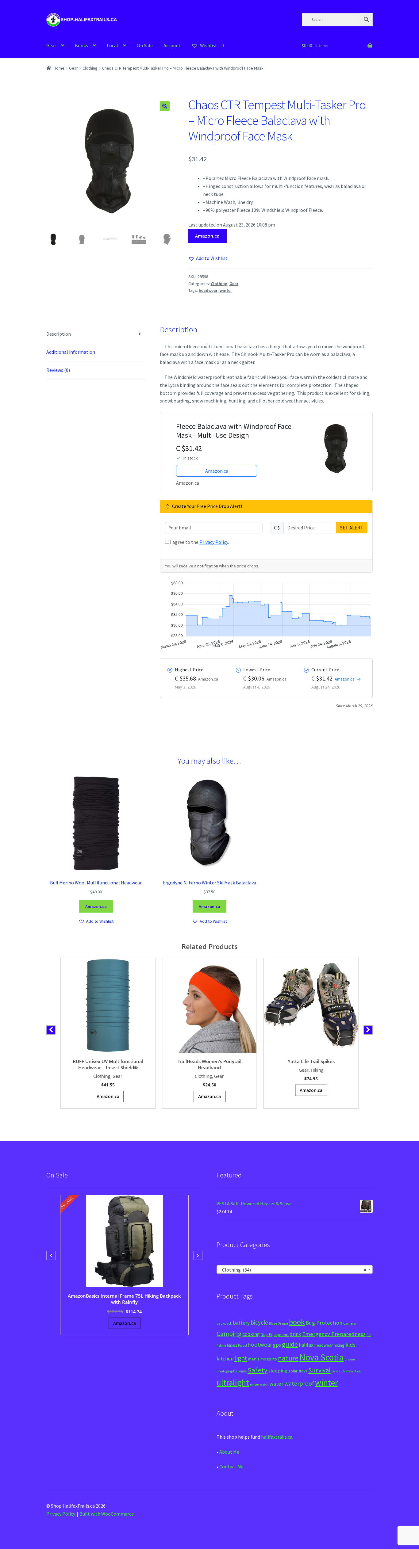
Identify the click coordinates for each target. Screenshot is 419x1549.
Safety (257, 1370)
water (276, 1383)
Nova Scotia (321, 1357)
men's (253, 1359)
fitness (232, 1345)
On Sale (145, 45)
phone (349, 1359)
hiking (339, 1345)
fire (369, 1335)
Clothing (90, 68)
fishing (221, 1345)
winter (226, 290)
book (297, 1322)
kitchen (225, 1358)
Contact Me (231, 1466)
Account (172, 45)
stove (302, 1371)
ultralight (233, 1382)
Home (59, 68)
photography (227, 1371)
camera (349, 1323)
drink (295, 1334)
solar (293, 1371)
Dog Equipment (275, 1334)
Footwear (260, 1344)
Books (81, 45)
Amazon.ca (207, 236)
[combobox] (295, 1269)
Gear (51, 45)
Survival (319, 1370)
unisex (254, 1384)
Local (112, 45)
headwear (208, 290)
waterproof (299, 1383)
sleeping (277, 1371)
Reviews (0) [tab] (58, 370)
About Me (229, 1452)
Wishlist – (211, 45)
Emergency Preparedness (334, 1333)
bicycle (259, 1322)
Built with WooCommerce (106, 1514)
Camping (229, 1334)
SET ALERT (351, 528)
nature (288, 1358)
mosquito (268, 1359)
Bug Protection (324, 1322)
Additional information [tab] (70, 352)
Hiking (317, 1070)
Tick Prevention (350, 1371)
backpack (224, 1323)
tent (335, 1371)
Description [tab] (58, 334)
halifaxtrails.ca (276, 1437)
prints (242, 1371)
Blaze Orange (278, 1323)
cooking (251, 1334)
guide (290, 1344)
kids (350, 1344)
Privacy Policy (213, 542)
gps (277, 1344)
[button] (165, 106)
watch (264, 1385)
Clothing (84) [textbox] (292, 1270)
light (240, 1358)
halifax (306, 1344)
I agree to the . (199, 542)
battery (241, 1322)
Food (242, 1345)
